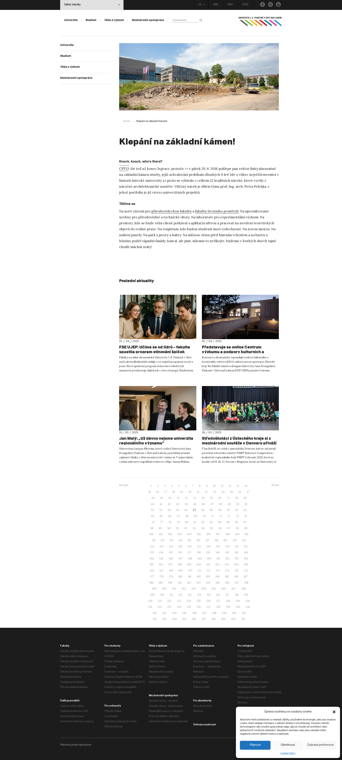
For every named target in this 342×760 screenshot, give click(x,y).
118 (216, 540)
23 (214, 492)
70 (204, 516)
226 (208, 601)
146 (171, 558)
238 (218, 607)
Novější (123, 485)
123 (161, 546)
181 (189, 576)
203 (193, 588)
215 (208, 594)
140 (218, 552)
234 (179, 607)
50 (237, 504)
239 (228, 607)
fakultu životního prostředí (216, 211)
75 (245, 516)
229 (238, 601)
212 (180, 594)
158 (180, 564)
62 (236, 510)
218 (236, 594)
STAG (245, 5)
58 (202, 510)
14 (246, 486)
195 (218, 582)
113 (171, 540)
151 (218, 558)
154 (246, 558)
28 (153, 498)
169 (181, 570)
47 (212, 504)
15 (149, 492)
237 (208, 607)
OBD (215, 5)
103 (180, 534)
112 (162, 540)
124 (171, 546)
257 (204, 619)
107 (218, 534)
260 (233, 619)
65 (161, 516)
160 (199, 564)
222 (169, 601)
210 (162, 594)
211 (171, 594)
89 (160, 528)
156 (161, 564)
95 (211, 528)
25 (231, 492)
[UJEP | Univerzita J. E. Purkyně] (260, 23)
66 (169, 516)
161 (208, 564)
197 (237, 582)
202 (183, 588)
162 (217, 564)
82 (203, 522)
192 (189, 582)
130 (227, 546)
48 (220, 504)
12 (230, 486)
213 (190, 594)
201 (174, 588)
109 (237, 534)
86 (236, 522)
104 (189, 534)
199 (154, 588)
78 (169, 522)
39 (244, 498)
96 (220, 528)
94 (202, 528)
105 (199, 534)
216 (218, 594)
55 (177, 510)
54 (169, 510)
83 (211, 522)
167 (161, 570)
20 (189, 492)
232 (160, 607)
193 (198, 582)
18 (173, 492)
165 (246, 564)
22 (206, 492)
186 (236, 576)
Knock (124, 162)
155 (152, 564)
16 (157, 492)
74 (237, 516)
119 (225, 540)
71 (212, 516)
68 (186, 516)
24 (222, 492)
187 (246, 576)
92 (185, 528)
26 (239, 492)
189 (161, 582)
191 (179, 582)
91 (177, 528)
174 (227, 570)
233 (169, 607)
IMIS (230, 5)
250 (234, 613)
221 (160, 601)
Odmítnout (288, 745)
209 (152, 594)
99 (245, 528)
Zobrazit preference (320, 745)
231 (150, 607)
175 (236, 570)
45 (194, 504)
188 (151, 582)
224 (189, 601)
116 (198, 540)
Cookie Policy (287, 753)
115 (189, 540)
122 (152, 546)
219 (246, 594)
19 (181, 492)
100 (151, 534)
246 (194, 613)
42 (169, 504)
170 (190, 570)
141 (227, 552)
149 (200, 558)
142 (236, 552)
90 (169, 528)
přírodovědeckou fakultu (171, 211)
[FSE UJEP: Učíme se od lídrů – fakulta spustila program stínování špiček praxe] (157, 317)
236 (199, 607)
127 (199, 546)
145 (161, 558)
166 (152, 570)
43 (177, 504)
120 (235, 540)
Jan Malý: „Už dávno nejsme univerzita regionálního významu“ (156, 440)
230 (247, 601)
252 (155, 619)
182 (199, 576)
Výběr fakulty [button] (72, 5)
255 (184, 619)
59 (211, 510)
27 (248, 492)
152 (227, 558)
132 (246, 546)
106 (208, 534)
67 (178, 516)
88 (152, 528)
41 (161, 504)
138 (199, 552)
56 (186, 510)
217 (227, 594)
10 (214, 486)
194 (208, 582)
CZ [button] (200, 5)
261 (243, 619)
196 (227, 582)
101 (161, 534)
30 (169, 498)
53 (161, 510)
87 (245, 522)
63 (245, 510)
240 (238, 607)
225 (199, 601)
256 (194, 619)
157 (170, 564)
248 (214, 613)
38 (236, 498)
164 (237, 564)
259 (223, 619)
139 (208, 552)
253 (164, 619)
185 (227, 576)
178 (161, 576)
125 (180, 546)
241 (248, 607)
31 (178, 498)
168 (171, 570)
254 (174, 619)
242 (154, 613)
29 (161, 498)
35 (211, 498)
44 (186, 504)
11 (222, 486)
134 (161, 552)
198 (246, 582)
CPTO (123, 168)
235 (189, 607)
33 (194, 498)
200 (164, 588)
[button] (334, 712)
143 (246, 552)
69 (195, 516)
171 (199, 570)
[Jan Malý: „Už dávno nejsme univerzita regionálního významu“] (157, 408)
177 (152, 576)
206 (223, 588)
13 (238, 486)
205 (213, 588)
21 (198, 492)
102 (170, 534)
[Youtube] (278, 4)
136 (180, 552)
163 (227, 564)
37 (228, 498)
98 (237, 528)
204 (203, 588)
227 (218, 601)
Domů (126, 121)
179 (171, 576)
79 (178, 522)
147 (180, 558)
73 (228, 516)
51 (246, 504)
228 (228, 601)
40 (152, 504)
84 (219, 522)
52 (152, 510)
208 (243, 588)
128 (208, 546)
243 (164, 613)
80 (186, 522)
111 (153, 540)
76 (153, 522)
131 (236, 546)
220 (150, 601)
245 (184, 613)
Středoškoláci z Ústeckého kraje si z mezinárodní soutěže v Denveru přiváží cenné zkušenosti (239, 443)
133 (152, 552)
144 (152, 558)
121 (244, 540)
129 (218, 546)
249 (224, 613)
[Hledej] (202, 20)
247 (204, 613)
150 (209, 558)
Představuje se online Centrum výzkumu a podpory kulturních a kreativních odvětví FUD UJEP (233, 351)
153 (237, 558)
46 (203, 504)
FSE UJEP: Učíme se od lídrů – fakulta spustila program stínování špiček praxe (154, 351)
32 (186, 498)
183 (208, 576)
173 (218, 570)
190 (170, 582)
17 (165, 492)
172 (208, 570)
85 (228, 522)
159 (189, 564)
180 (180, 576)
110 (246, 534)
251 (244, 613)
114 (180, 540)
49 (229, 504)
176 (246, 570)
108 (228, 534)
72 (220, 516)
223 (179, 601)
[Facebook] (262, 4)
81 (195, 522)
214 (199, 594)
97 (228, 528)
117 (207, 540)
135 (171, 552)
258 (213, 619)
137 (189, 552)
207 (233, 588)
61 (228, 510)
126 (190, 546)
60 (219, 510)
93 (194, 528)
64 (152, 516)
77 (161, 522)
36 (219, 498)
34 (202, 498)
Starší (275, 485)
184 (217, 576)
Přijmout (255, 745)
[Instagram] (270, 4)
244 (174, 613)
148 (190, 558)
